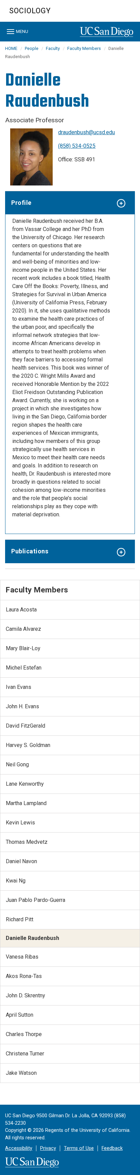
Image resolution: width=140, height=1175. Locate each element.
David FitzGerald (25, 726)
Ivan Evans (18, 687)
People (31, 48)
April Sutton (19, 1015)
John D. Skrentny (25, 995)
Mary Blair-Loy (23, 648)
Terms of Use (79, 1148)
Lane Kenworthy (25, 784)
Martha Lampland (26, 803)
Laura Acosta (21, 609)
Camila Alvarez (23, 629)
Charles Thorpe (24, 1034)
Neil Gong (17, 764)
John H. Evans (22, 706)
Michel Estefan (23, 667)
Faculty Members (84, 48)
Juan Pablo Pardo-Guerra (35, 900)
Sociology (30, 10)
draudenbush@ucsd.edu (86, 132)
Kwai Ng (15, 880)
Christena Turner (25, 1053)
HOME (11, 48)
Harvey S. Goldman (28, 745)
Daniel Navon (21, 861)
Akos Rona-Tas (24, 976)
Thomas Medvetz (27, 842)
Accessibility (18, 1148)
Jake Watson (21, 1073)
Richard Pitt (19, 919)
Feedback (112, 1148)
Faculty (53, 48)
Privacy (48, 1148)
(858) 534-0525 (76, 146)
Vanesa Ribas (22, 957)
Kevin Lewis (20, 822)
